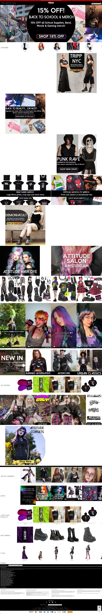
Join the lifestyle (4, 565)
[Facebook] (46, 602)
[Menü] (100, 606)
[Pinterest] (55, 602)
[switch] (99, 610)
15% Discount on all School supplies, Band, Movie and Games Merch (49, 0)
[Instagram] (52, 602)
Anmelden (20, 565)
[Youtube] (49, 602)
